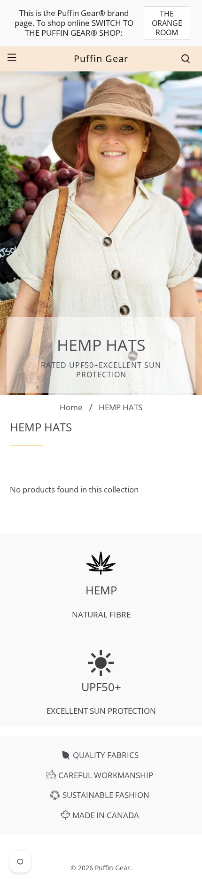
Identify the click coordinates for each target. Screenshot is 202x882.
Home (71, 407)
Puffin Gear (112, 867)
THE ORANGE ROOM (167, 23)
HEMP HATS (120, 407)
